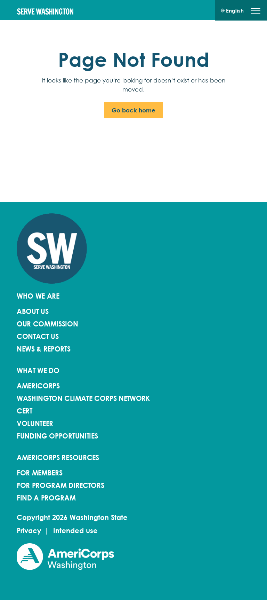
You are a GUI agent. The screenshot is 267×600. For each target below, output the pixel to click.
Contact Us (38, 336)
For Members (39, 473)
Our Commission (47, 324)
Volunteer (35, 423)
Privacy (29, 531)
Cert (24, 411)
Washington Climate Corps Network (83, 398)
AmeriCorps (38, 386)
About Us (32, 311)
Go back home (133, 110)
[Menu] (255, 12)
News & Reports (44, 349)
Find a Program (46, 498)
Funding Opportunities (57, 436)
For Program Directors (60, 485)
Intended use (75, 531)
